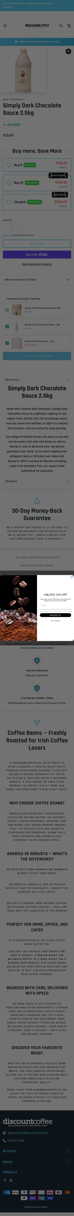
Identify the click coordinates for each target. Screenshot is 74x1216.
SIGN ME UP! (55, 615)
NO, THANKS (55, 620)
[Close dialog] (72, 577)
